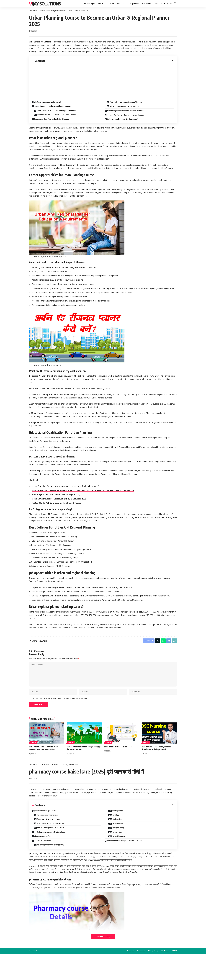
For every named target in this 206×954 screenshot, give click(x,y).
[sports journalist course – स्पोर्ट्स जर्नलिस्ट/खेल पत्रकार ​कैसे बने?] (84, 733)
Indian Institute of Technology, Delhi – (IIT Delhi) (54, 537)
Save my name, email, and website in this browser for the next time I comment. (59, 698)
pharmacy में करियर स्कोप (43, 841)
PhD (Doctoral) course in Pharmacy (50, 828)
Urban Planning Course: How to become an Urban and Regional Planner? (65, 486)
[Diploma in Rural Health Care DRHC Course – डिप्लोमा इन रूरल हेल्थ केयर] (46, 733)
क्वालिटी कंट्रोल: (118, 824)
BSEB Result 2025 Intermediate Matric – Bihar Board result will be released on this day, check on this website (83, 490)
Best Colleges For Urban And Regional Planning (125, 111)
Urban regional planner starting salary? (122, 119)
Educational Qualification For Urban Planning (51, 119)
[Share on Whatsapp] (163, 640)
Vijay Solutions (45, 3)
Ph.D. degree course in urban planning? (125, 106)
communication (71, 146)
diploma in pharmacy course (47, 815)
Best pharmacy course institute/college (49, 832)
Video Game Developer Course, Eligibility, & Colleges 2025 (59, 499)
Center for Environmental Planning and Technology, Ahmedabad (61, 562)
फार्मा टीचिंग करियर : (118, 828)
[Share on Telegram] (168, 640)
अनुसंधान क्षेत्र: (117, 832)
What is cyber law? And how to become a (51, 494)
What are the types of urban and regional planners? (57, 115)
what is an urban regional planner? (47, 102)
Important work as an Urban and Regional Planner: (56, 110)
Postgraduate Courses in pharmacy (50, 823)
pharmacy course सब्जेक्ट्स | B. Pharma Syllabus (124, 841)
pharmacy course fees (42, 836)
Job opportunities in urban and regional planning (125, 115)
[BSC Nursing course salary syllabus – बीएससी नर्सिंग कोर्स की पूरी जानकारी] (159, 733)
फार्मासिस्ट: (116, 815)
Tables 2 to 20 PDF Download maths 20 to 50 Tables (56, 503)
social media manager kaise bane (118, 747)
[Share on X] (157, 640)
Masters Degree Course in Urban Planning (126, 102)
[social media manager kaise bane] (121, 733)
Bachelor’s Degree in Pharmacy (49, 819)
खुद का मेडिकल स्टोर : (119, 836)
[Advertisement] (103, 80)
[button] (175, 4)
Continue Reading (103, 936)
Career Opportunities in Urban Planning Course (52, 106)
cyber (73, 494)
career (33, 743)
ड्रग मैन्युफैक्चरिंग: (117, 811)
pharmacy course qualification (45, 811)
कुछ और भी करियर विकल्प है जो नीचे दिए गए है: (50, 845)
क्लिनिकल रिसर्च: (118, 819)
